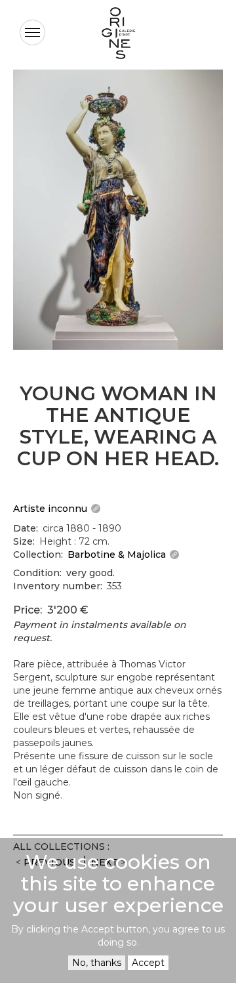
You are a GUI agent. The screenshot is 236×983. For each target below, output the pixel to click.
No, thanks (96, 963)
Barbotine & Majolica (117, 554)
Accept (148, 963)
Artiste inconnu (50, 508)
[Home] (118, 33)
